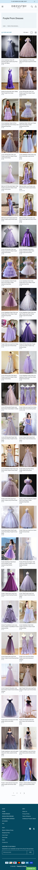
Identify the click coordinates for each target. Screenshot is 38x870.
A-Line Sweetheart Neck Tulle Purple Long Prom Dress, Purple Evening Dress (27, 626)
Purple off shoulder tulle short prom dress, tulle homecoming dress (26, 721)
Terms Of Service (26, 816)
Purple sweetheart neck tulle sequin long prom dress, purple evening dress (10, 753)
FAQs (3, 840)
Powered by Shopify (22, 866)
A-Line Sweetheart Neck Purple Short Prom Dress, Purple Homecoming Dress (8, 282)
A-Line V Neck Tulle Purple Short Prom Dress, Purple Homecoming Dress (27, 439)
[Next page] (24, 793)
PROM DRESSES (6, 813)
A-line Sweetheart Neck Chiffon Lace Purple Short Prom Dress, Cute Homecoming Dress (10, 125)
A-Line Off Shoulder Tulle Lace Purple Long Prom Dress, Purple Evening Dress (27, 93)
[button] (3, 6)
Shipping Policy (6, 832)
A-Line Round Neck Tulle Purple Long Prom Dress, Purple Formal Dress (9, 532)
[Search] (32, 6)
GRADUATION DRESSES (8, 816)
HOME (3, 811)
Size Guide (4, 837)
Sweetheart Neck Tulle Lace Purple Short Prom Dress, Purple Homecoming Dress (27, 125)
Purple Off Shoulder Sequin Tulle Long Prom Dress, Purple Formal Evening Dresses (27, 563)
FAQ (3, 823)
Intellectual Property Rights (29, 818)
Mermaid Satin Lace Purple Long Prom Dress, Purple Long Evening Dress (27, 188)
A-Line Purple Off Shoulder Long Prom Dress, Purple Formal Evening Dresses (10, 690)
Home (4, 26)
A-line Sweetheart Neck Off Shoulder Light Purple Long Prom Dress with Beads (9, 61)
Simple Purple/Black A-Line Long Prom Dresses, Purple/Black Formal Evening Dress (10, 626)
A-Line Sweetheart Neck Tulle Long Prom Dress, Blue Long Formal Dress (27, 156)
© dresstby (13, 866)
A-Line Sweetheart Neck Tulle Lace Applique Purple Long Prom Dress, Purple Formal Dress (27, 377)
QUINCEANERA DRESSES (8, 818)
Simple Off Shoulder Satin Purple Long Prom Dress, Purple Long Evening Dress (27, 345)
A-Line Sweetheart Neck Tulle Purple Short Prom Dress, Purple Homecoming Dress (27, 282)
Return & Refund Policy (7, 830)
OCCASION (5, 821)
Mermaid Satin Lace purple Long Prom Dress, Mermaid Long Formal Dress (27, 219)
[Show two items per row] (36, 32)
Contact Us (5, 842)
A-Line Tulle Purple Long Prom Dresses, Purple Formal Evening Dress (27, 595)
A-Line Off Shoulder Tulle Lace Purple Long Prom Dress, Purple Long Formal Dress (9, 156)
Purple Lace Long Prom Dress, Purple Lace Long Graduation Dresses (26, 658)
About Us (24, 811)
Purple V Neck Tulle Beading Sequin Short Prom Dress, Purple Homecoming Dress (27, 500)
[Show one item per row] (31, 32)
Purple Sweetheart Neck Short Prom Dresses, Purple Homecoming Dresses (8, 563)
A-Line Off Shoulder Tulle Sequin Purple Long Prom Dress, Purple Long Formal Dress (9, 377)
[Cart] (36, 6)
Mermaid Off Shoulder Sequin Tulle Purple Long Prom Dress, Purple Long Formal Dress (9, 188)
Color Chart (5, 835)
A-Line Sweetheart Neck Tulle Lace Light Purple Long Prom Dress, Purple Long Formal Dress (27, 314)
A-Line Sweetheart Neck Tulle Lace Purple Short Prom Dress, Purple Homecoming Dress (9, 314)
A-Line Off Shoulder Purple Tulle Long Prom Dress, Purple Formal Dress (9, 439)
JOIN (30, 852)
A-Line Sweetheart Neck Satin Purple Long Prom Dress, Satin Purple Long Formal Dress (26, 251)
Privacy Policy (26, 813)
